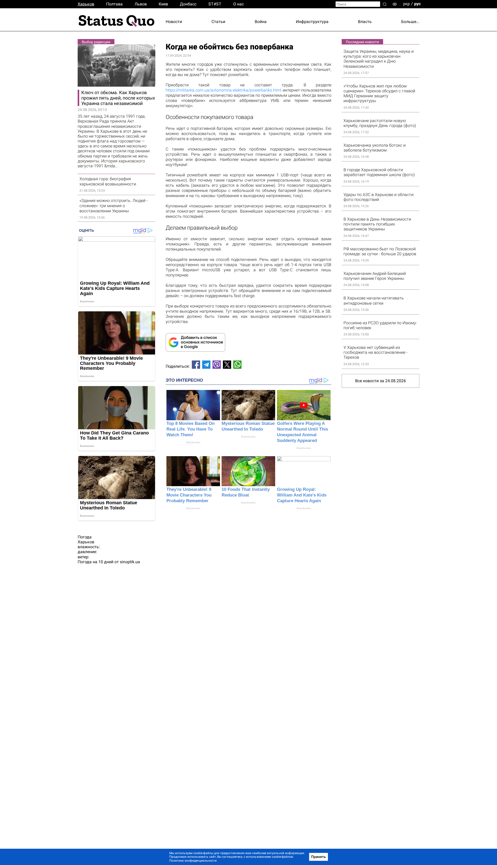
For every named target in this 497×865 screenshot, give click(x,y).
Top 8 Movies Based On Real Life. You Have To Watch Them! (190, 429)
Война (261, 21)
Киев (163, 4)
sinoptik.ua (130, 561)
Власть (365, 21)
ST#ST (214, 4)
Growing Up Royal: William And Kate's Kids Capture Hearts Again (301, 495)
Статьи (218, 21)
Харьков (86, 4)
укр (406, 3)
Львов (141, 4)
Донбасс (188, 4)
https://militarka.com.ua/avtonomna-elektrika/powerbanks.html (223, 90)
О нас (238, 4)
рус (417, 3)
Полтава (114, 4)
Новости (174, 21)
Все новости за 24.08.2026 (380, 380)
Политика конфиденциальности (193, 860)
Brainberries (193, 442)
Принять (318, 857)
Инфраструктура (312, 21)
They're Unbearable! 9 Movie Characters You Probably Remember (188, 495)
